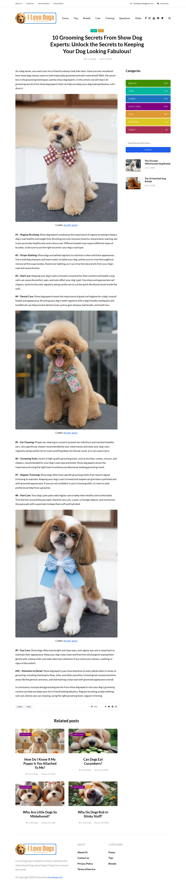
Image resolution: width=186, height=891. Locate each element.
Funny (65, 18)
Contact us (30, 3)
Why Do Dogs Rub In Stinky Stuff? (93, 814)
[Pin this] (112, 706)
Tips (76, 18)
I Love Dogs (91, 59)
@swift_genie (70, 225)
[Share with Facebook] (105, 706)
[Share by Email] (116, 706)
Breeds (87, 18)
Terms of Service (43, 3)
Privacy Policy (58, 3)
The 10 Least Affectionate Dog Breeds (157, 162)
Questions (124, 18)
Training (109, 18)
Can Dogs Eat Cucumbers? (93, 761)
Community (164, 3)
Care (97, 18)
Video (138, 18)
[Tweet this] (109, 706)
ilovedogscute (55, 877)
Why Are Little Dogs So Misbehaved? (40, 814)
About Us (18, 3)
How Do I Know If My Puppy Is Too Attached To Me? (40, 763)
